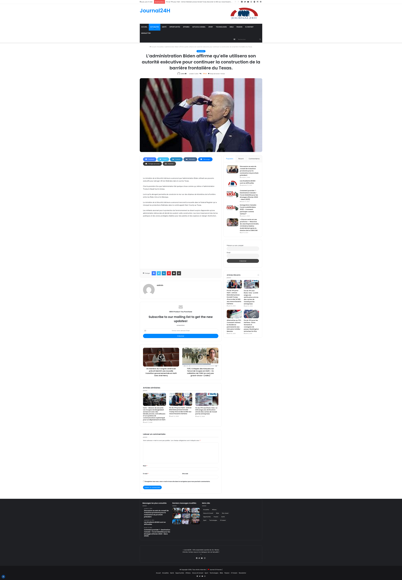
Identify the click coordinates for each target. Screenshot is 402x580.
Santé (164, 27)
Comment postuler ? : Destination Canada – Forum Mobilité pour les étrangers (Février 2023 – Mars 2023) (249, 195)
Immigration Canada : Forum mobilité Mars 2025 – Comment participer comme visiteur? (248, 209)
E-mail (145, 473)
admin (183, 73)
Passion (239, 27)
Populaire (229, 159)
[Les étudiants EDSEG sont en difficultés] (232, 184)
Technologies (221, 27)
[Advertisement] (180, 242)
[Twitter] (199, 558)
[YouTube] (202, 558)
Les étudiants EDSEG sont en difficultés (247, 182)
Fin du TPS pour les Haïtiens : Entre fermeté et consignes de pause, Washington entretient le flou (251, 325)
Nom (145, 466)
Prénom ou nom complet (235, 245)
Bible (232, 27)
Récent (241, 159)
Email (228, 252)
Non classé (225, 513)
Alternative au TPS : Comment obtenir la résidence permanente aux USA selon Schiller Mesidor (234, 325)
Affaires (186, 27)
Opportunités (174, 27)
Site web (185, 473)
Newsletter (145, 33)
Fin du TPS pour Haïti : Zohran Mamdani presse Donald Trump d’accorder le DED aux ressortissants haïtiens (180, 411)
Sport (210, 27)
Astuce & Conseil (199, 27)
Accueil (144, 27)
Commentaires (254, 159)
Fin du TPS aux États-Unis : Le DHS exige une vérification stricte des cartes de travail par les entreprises (200, 2)
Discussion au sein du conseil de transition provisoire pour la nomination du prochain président (249, 170)
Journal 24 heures (216, 569)
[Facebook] (197, 558)
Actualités (154, 27)
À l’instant (249, 27)
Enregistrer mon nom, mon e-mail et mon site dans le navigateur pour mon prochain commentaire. (177, 481)
